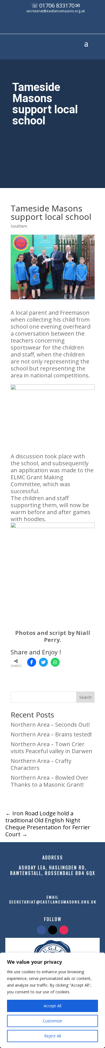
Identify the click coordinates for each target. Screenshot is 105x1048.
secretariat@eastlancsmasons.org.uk (55, 11)
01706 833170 (56, 5)
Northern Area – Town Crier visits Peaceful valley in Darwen (51, 747)
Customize (52, 1020)
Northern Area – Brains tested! (51, 734)
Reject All (52, 1036)
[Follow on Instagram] (66, 25)
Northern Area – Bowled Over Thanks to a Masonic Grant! (49, 781)
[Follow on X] (55, 25)
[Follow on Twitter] (52, 930)
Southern (19, 226)
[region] (52, 1000)
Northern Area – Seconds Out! (50, 724)
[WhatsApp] (55, 662)
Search (85, 697)
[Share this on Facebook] (31, 662)
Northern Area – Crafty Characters (41, 764)
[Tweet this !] (43, 662)
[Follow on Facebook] (44, 25)
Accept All (52, 1005)
